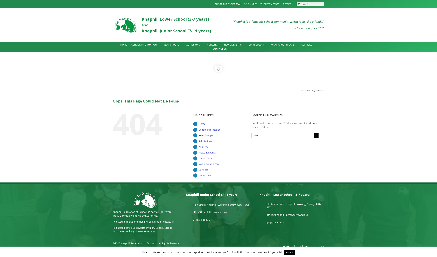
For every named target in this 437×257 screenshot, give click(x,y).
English (304, 4)
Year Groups (206, 135)
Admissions (205, 141)
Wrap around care (209, 164)
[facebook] (114, 4)
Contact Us (205, 175)
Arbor (321, 246)
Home (202, 124)
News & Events (207, 152)
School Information (210, 129)
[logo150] (125, 18)
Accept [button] (289, 252)
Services (203, 169)
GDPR (286, 246)
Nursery (203, 147)
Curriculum (205, 158)
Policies (303, 246)
